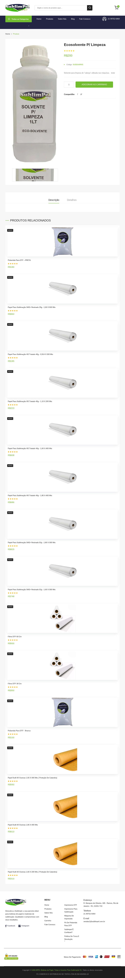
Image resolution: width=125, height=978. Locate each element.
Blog (73, 19)
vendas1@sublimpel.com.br (94, 921)
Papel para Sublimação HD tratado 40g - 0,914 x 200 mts (30, 354)
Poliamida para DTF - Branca (19, 731)
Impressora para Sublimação (70, 910)
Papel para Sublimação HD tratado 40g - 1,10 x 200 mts (30, 401)
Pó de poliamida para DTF (70, 924)
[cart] (117, 8)
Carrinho (47, 921)
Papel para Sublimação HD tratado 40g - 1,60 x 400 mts (30, 448)
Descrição (53, 200)
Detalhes (72, 200)
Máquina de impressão (69, 917)
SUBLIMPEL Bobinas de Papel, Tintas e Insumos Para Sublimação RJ (56, 970)
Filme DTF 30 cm (15, 684)
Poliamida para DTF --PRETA (19, 260)
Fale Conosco (84, 19)
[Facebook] (77, 94)
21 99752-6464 (114, 19)
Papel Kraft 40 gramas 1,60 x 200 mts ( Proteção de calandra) (32, 872)
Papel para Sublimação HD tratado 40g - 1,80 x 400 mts (30, 495)
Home (38, 19)
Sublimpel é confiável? (68, 930)
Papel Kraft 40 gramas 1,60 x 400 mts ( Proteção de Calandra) (32, 778)
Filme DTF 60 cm (15, 637)
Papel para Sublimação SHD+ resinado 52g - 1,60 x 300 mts (31, 589)
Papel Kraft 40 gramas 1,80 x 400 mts (23, 825)
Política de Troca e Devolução (71, 937)
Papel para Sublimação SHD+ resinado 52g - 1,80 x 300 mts (31, 542)
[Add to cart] (115, 265)
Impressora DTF (70, 905)
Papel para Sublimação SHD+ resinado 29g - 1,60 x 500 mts (31, 307)
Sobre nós (62, 19)
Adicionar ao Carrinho (94, 84)
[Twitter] (81, 94)
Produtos (49, 19)
